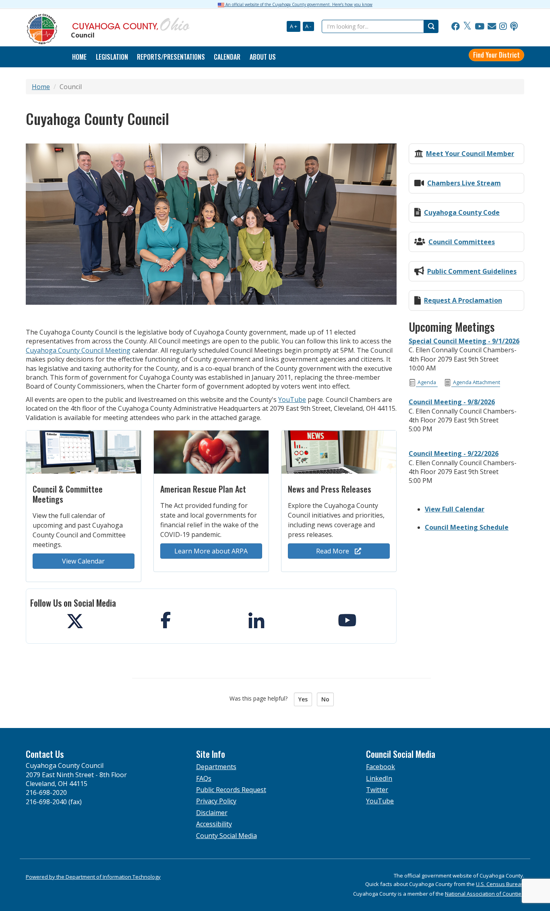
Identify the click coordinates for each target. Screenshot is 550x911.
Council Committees (461, 241)
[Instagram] (503, 26)
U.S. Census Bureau (500, 884)
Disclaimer (211, 812)
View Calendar (83, 561)
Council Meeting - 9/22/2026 (453, 453)
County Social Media (226, 835)
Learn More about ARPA (211, 551)
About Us (263, 57)
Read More (333, 551)
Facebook (380, 766)
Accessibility (214, 823)
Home (41, 86)
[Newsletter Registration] (492, 26)
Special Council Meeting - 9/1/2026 (464, 341)
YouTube (292, 399)
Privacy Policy (216, 801)
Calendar (227, 57)
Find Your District (496, 55)
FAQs (203, 778)
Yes (303, 699)
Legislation (112, 57)
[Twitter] (467, 26)
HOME (79, 57)
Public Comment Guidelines (472, 271)
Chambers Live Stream (464, 183)
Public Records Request (231, 789)
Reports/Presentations (171, 57)
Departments (216, 766)
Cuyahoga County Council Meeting (78, 350)
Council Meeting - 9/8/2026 (452, 401)
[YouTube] (479, 26)
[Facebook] (455, 26)
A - (308, 26)
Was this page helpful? (261, 698)
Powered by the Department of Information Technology (93, 876)
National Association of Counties (484, 893)
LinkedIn (379, 778)
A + (293, 26)
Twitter (377, 789)
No (325, 699)
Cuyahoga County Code (462, 212)
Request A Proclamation (463, 300)
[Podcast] (514, 26)
